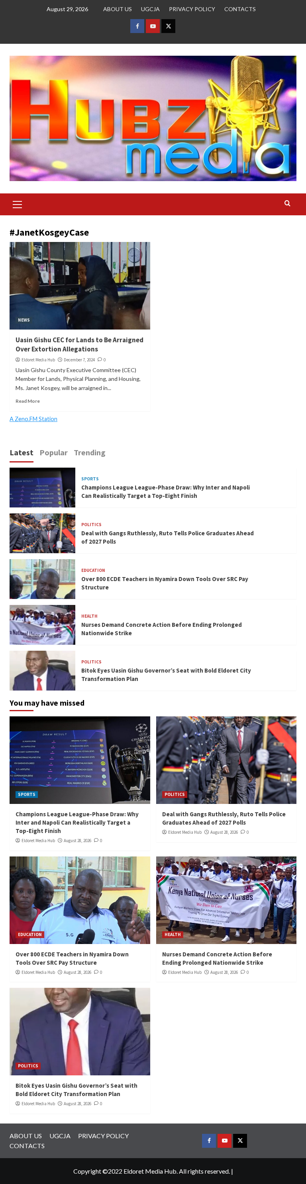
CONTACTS (240, 9)
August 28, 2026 (77, 840)
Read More (28, 401)
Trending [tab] (90, 452)
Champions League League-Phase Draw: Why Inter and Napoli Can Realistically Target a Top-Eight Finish (77, 822)
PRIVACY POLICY (192, 9)
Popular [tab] (53, 452)
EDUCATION (93, 570)
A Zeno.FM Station (33, 419)
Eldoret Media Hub (38, 360)
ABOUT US (117, 9)
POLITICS (91, 525)
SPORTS (90, 479)
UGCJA (150, 9)
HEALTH (89, 616)
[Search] (287, 204)
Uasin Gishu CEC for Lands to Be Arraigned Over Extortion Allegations (79, 344)
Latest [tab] (21, 452)
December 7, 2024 (79, 360)
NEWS (24, 320)
